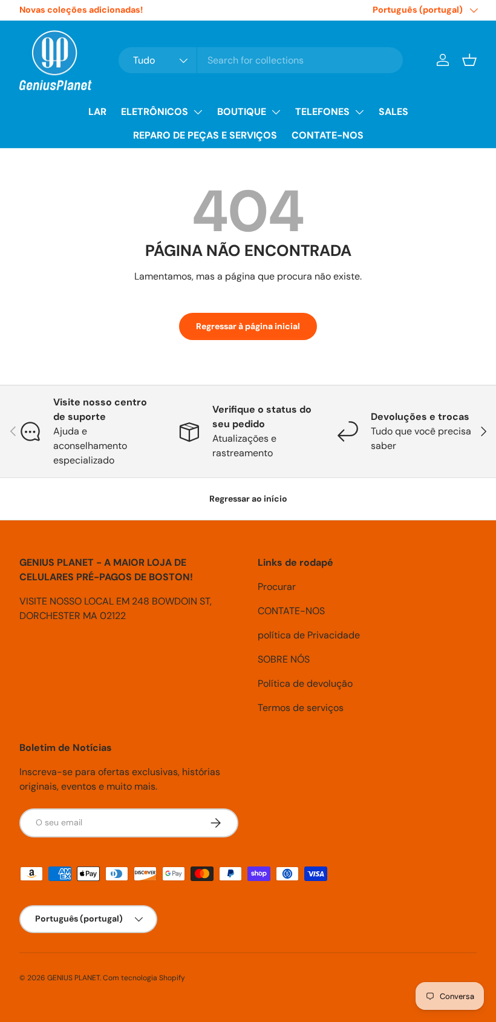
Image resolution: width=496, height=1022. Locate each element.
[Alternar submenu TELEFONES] (359, 112)
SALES (393, 111)
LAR (97, 111)
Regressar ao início (248, 498)
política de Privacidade (309, 635)
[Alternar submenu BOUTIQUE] (276, 112)
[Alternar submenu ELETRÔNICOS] (198, 112)
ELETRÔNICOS (154, 111)
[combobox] (261, 60)
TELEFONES (322, 111)
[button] (469, 60)
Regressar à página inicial (248, 326)
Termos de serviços (301, 707)
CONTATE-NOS (328, 135)
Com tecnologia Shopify (144, 978)
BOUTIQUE (241, 111)
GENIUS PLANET (73, 978)
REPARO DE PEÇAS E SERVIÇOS (205, 135)
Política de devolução (305, 683)
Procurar (277, 586)
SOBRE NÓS (284, 659)
